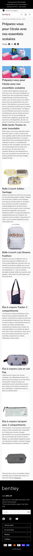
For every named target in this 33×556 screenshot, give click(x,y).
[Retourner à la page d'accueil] (10, 488)
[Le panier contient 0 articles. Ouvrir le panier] (26, 14)
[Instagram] (10, 518)
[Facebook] (3, 518)
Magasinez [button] (17, 478)
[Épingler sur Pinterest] (15, 44)
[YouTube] (16, 518)
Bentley (19, 549)
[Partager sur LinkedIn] (18, 44)
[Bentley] (6, 14)
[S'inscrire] (28, 512)
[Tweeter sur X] (12, 44)
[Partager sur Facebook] (9, 44)
